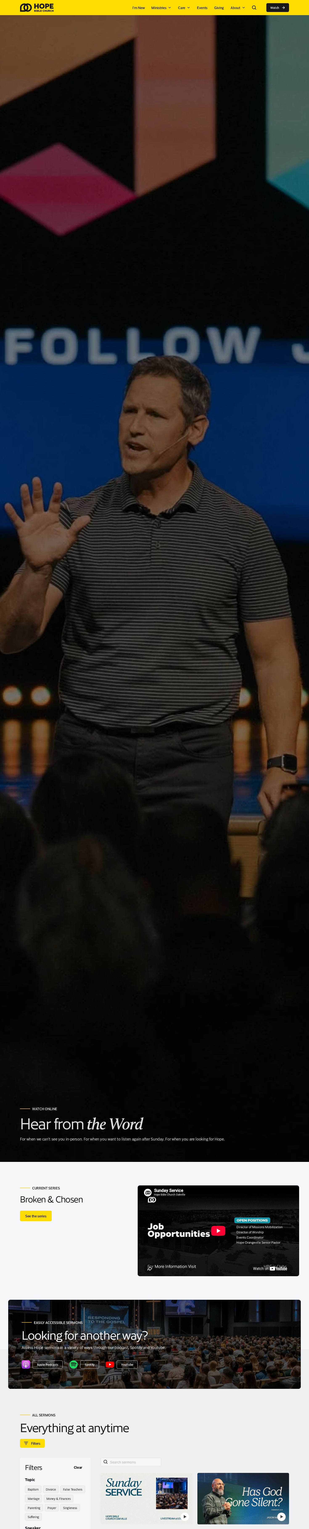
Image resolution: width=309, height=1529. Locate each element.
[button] (161, 7)
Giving (219, 7)
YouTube (127, 1364)
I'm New (138, 7)
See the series (35, 1216)
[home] (37, 7)
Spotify (90, 1364)
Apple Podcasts (47, 1364)
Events (202, 7)
